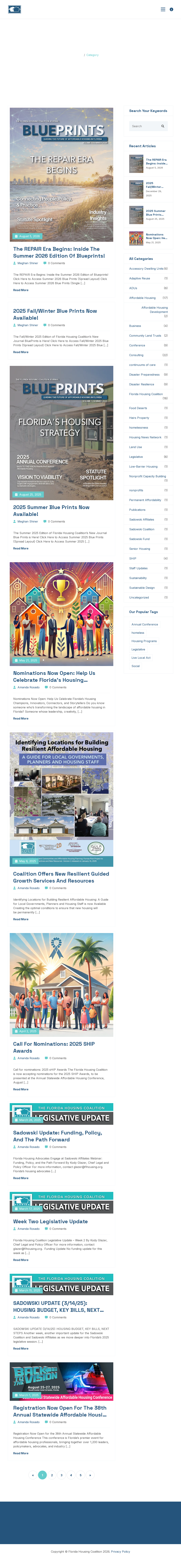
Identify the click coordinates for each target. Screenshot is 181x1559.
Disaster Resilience (141, 384)
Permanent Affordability (145, 500)
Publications (137, 510)
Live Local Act (141, 657)
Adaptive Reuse (139, 278)
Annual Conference (145, 624)
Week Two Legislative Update (50, 1221)
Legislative (136, 457)
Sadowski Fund (139, 539)
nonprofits (136, 490)
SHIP (132, 558)
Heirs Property (139, 418)
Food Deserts (138, 408)
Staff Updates (138, 568)
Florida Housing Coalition (146, 394)
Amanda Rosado (28, 687)
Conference (137, 345)
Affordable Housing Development (154, 310)
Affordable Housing (142, 298)
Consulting (136, 355)
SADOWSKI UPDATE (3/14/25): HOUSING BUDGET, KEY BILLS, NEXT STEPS (56, 1306)
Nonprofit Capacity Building (147, 476)
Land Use (135, 447)
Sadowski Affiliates (141, 519)
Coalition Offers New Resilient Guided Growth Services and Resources (61, 877)
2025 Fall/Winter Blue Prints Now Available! (55, 314)
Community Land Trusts (145, 335)
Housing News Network (145, 437)
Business (135, 326)
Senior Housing (139, 548)
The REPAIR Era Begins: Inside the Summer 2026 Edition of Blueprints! (59, 252)
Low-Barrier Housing (143, 466)
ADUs (133, 288)
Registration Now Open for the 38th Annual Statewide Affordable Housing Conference (61, 1411)
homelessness (138, 427)
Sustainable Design (142, 587)
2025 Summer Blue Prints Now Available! (51, 511)
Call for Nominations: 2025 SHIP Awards (54, 1047)
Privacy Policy (120, 1551)
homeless (138, 632)
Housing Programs (144, 641)
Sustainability (138, 578)
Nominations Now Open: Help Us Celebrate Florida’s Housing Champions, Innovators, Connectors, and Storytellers (59, 676)
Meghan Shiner (27, 263)
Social (136, 666)
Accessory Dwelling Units (146, 268)
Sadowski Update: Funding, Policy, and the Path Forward (57, 1136)
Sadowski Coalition (141, 529)
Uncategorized (139, 597)
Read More (20, 290)
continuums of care (142, 365)
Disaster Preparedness (144, 374)
